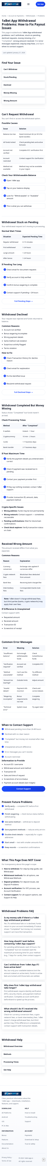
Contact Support (23, 789)
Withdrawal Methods (12, 878)
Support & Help (10, 897)
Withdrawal (8, 871)
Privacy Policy (6, 1157)
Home (4, 16)
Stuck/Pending (10, 77)
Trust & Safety (30, 1144)
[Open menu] (28, 4)
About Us (5, 1148)
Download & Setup (32, 1140)
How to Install (30, 1113)
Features (5, 1140)
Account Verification (12, 891)
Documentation (7, 1144)
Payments (28, 1135)
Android (5, 1117)
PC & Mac (5, 1126)
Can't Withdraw (10, 69)
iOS (3, 1121)
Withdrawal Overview (13, 1046)
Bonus (4, 1135)
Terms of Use (6, 1161)
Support (28, 1121)
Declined (7, 85)
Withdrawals (30, 16)
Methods (7, 1054)
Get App (40, 4)
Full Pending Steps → (23, 301)
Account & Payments (16, 16)
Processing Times (11, 1062)
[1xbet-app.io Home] (11, 4)
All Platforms (6, 1113)
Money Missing (10, 93)
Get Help (7, 1070)
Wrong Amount (10, 100)
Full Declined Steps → (23, 392)
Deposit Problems (11, 884)
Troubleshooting (31, 1117)
